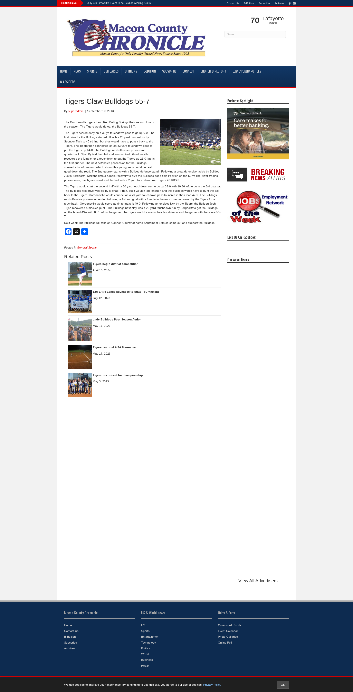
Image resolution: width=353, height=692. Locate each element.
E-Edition (249, 3)
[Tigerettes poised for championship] (80, 384)
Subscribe (264, 3)
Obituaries (111, 71)
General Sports (87, 247)
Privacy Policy (212, 684)
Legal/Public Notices (246, 71)
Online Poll (225, 642)
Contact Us (233, 3)
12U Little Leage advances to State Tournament (126, 291)
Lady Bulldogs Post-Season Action (117, 319)
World (145, 654)
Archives (279, 3)
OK (283, 684)
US (143, 625)
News (77, 71)
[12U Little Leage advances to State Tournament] (80, 301)
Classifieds (67, 82)
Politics (145, 648)
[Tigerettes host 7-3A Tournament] (80, 356)
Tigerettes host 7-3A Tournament (116, 347)
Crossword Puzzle (229, 625)
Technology (148, 642)
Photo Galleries (228, 636)
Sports (92, 71)
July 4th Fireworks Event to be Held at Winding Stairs (119, 2)
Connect (188, 71)
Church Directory (213, 71)
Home (63, 71)
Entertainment (150, 636)
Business (147, 659)
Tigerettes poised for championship (118, 375)
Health (145, 665)
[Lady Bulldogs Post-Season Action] (80, 329)
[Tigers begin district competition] (80, 273)
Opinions (131, 71)
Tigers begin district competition (116, 263)
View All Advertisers (258, 580)
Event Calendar (228, 631)
